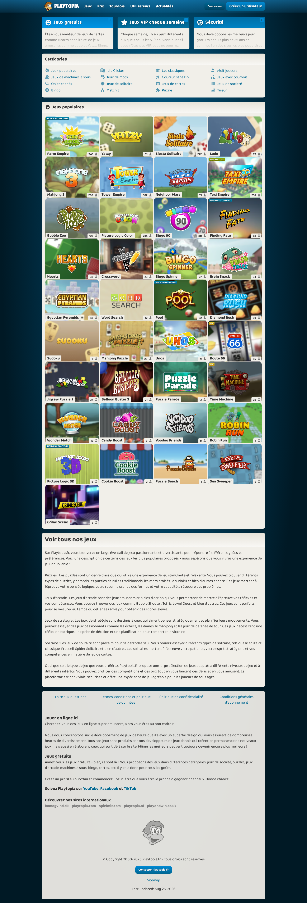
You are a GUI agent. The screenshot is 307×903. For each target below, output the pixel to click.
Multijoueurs (227, 71)
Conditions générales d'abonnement (236, 699)
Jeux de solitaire (119, 84)
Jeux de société (229, 84)
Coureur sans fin (175, 77)
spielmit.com (110, 806)
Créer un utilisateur (245, 6)
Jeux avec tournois (232, 77)
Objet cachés (61, 84)
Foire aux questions (70, 697)
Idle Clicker (115, 71)
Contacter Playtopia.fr (153, 869)
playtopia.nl (134, 806)
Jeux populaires (63, 71)
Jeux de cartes (173, 84)
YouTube (91, 788)
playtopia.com (84, 806)
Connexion (215, 6)
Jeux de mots (117, 77)
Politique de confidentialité (181, 697)
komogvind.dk (57, 806)
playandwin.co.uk (161, 806)
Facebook (109, 788)
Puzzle (167, 90)
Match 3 (113, 90)
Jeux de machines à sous (71, 77)
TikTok (130, 788)
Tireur (222, 90)
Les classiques (173, 71)
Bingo (56, 90)
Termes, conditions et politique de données (126, 699)
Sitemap (153, 880)
